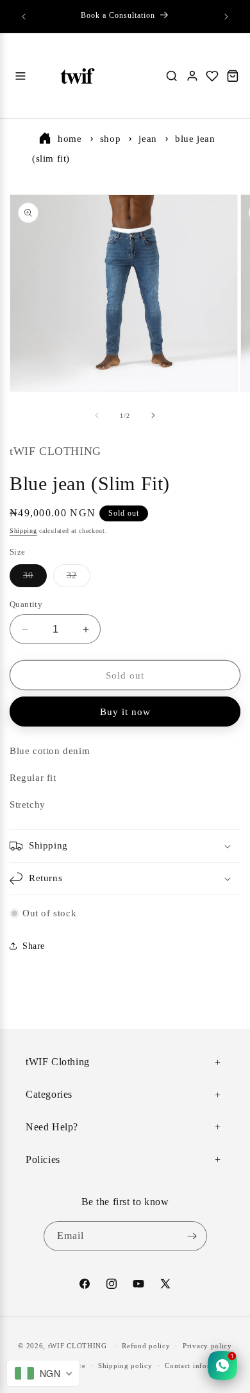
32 (78, 578)
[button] (125, 846)
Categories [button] (49, 1094)
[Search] (171, 76)
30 (35, 578)
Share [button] (33, 946)
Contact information (199, 1365)
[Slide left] (97, 415)
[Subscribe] (192, 1236)
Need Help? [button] (52, 1126)
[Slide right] (153, 415)
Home (69, 139)
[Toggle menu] (20, 76)
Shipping (23, 530)
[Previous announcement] (24, 17)
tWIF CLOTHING (77, 1346)
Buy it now (125, 712)
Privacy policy (207, 1346)
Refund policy (146, 1346)
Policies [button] (43, 1159)
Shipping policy (125, 1365)
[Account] (192, 76)
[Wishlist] (212, 76)
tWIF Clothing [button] (58, 1061)
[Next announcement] (226, 17)
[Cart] (232, 76)
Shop (110, 139)
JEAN (147, 139)
